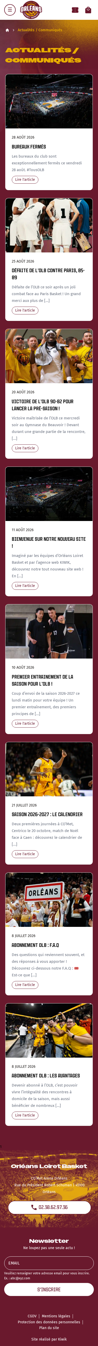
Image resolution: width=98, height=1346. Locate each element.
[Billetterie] (75, 10)
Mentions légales (56, 1316)
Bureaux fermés (29, 146)
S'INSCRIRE (49, 1289)
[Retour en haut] (86, 1335)
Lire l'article (25, 179)
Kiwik (62, 1339)
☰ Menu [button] (10, 10)
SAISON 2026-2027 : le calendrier (47, 814)
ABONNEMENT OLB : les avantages (46, 1075)
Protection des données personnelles (49, 1322)
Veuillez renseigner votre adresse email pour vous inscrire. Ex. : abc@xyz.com (47, 1275)
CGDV (32, 1316)
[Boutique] (88, 10)
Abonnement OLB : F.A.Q (35, 945)
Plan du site (49, 1328)
